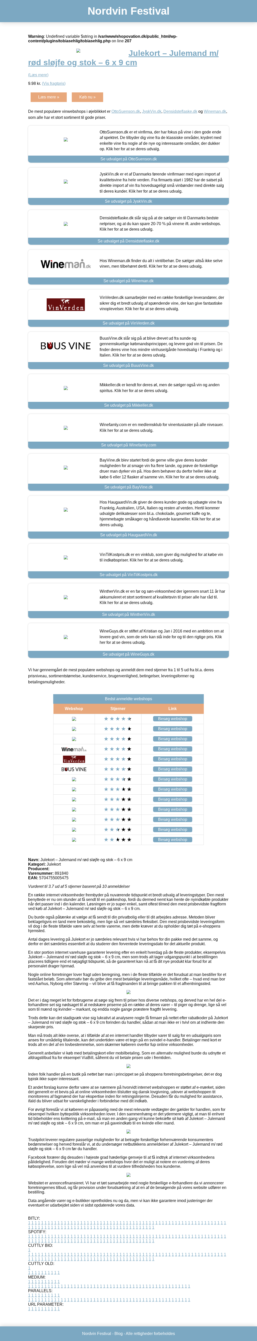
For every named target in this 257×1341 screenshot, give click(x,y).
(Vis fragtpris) (54, 83)
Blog (118, 1333)
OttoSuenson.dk (125, 111)
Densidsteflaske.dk (180, 111)
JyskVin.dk (151, 111)
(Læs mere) (38, 75)
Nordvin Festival (129, 11)
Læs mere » (48, 97)
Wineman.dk (215, 111)
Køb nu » (87, 97)
